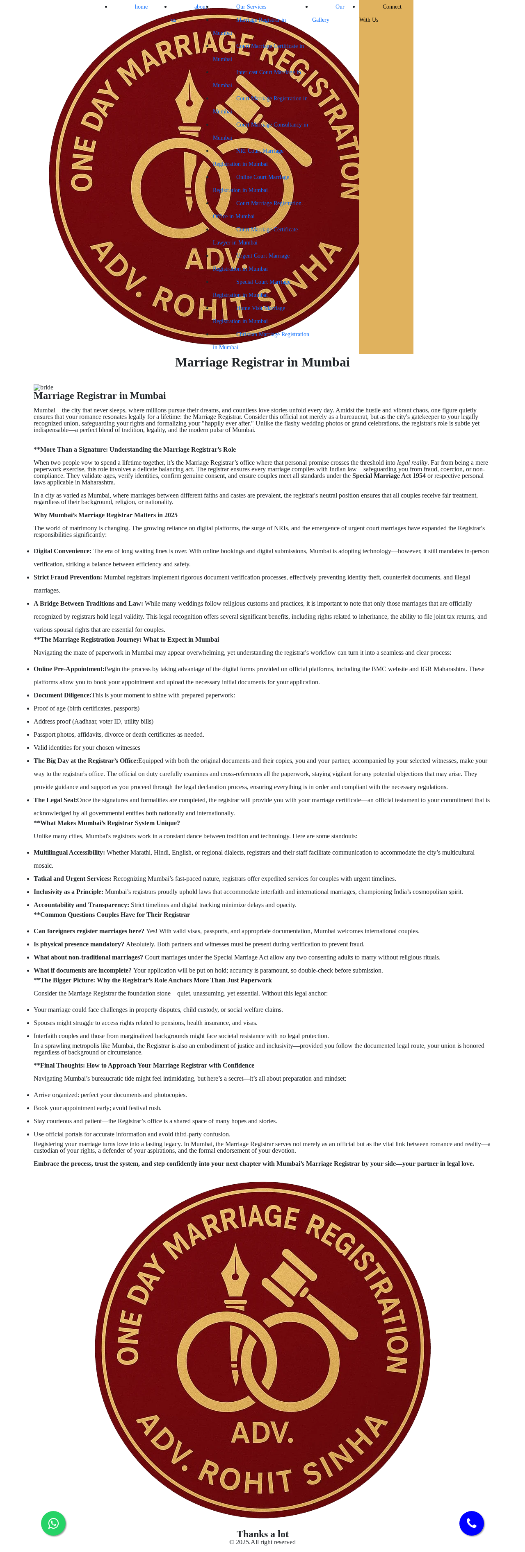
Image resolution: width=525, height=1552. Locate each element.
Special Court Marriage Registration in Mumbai (251, 288)
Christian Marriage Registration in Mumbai (261, 341)
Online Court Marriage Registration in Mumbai (251, 183)
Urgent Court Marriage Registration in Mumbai (251, 262)
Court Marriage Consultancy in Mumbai (260, 131)
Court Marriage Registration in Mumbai (260, 105)
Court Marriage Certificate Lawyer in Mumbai (255, 236)
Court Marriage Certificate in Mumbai (258, 52)
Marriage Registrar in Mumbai (249, 26)
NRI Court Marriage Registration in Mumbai (248, 157)
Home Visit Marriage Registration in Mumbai (249, 314)
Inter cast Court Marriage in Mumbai (257, 78)
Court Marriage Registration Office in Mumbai (257, 209)
